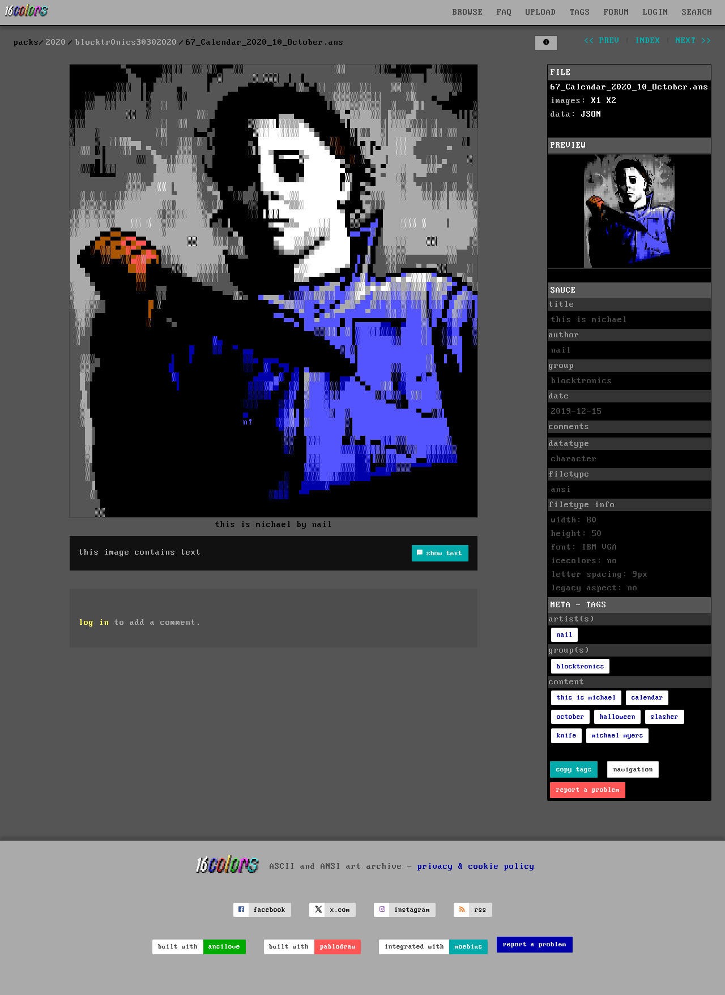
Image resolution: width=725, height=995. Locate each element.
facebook (269, 909)
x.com (340, 909)
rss (481, 909)
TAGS (580, 12)
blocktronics (580, 666)
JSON (591, 114)
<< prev (602, 40)
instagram (412, 909)
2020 (56, 42)
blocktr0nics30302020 (126, 42)
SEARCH (697, 12)
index (647, 40)
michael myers (617, 735)
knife (567, 735)
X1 (596, 100)
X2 (612, 100)
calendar (647, 697)
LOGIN (655, 12)
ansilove (224, 946)
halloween (618, 716)
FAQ (504, 12)
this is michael (586, 697)
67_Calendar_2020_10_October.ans (630, 87)
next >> (693, 40)
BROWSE (468, 12)
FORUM (616, 12)
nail (565, 634)
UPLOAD (541, 12)
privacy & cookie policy (476, 866)
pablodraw (338, 946)
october (571, 716)
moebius (469, 946)
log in (94, 622)
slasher (665, 716)
